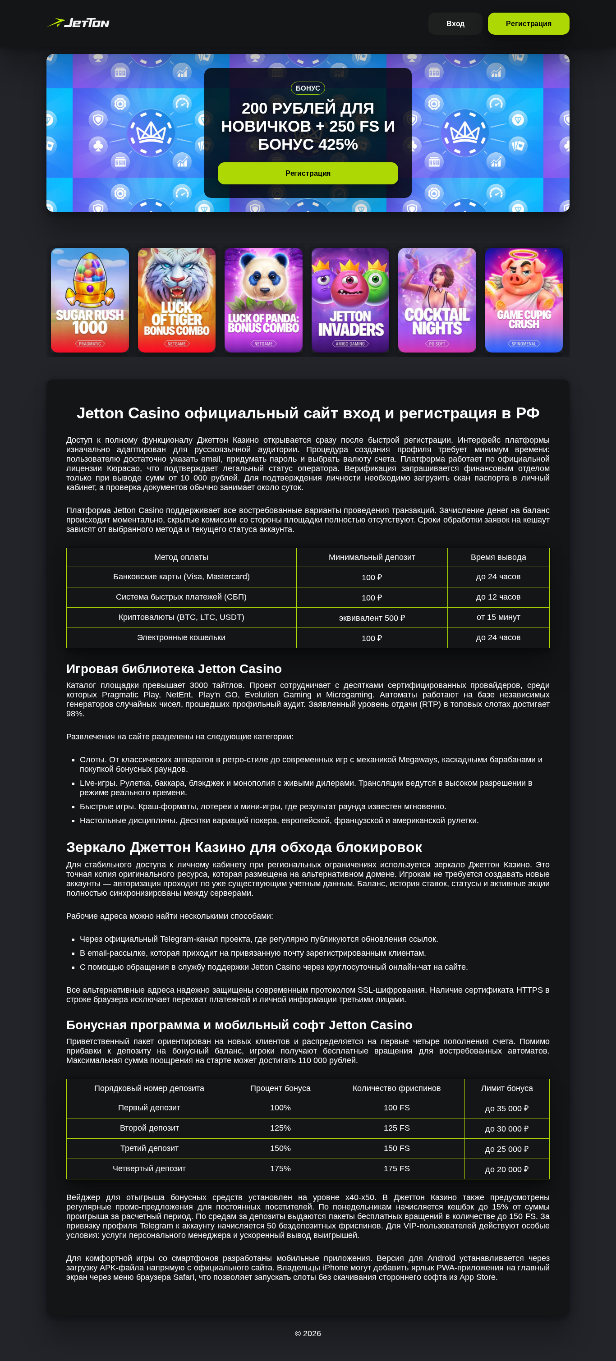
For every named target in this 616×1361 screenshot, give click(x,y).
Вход (455, 23)
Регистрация (529, 23)
